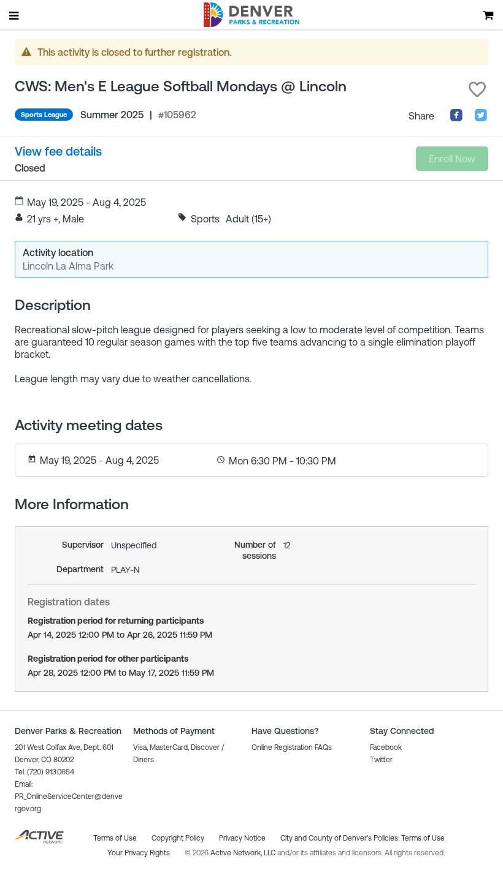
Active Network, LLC (243, 853)
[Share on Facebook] (456, 118)
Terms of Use (423, 838)
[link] (58, 151)
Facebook (386, 747)
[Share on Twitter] (481, 118)
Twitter (381, 759)
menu (14, 15)
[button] (477, 89)
